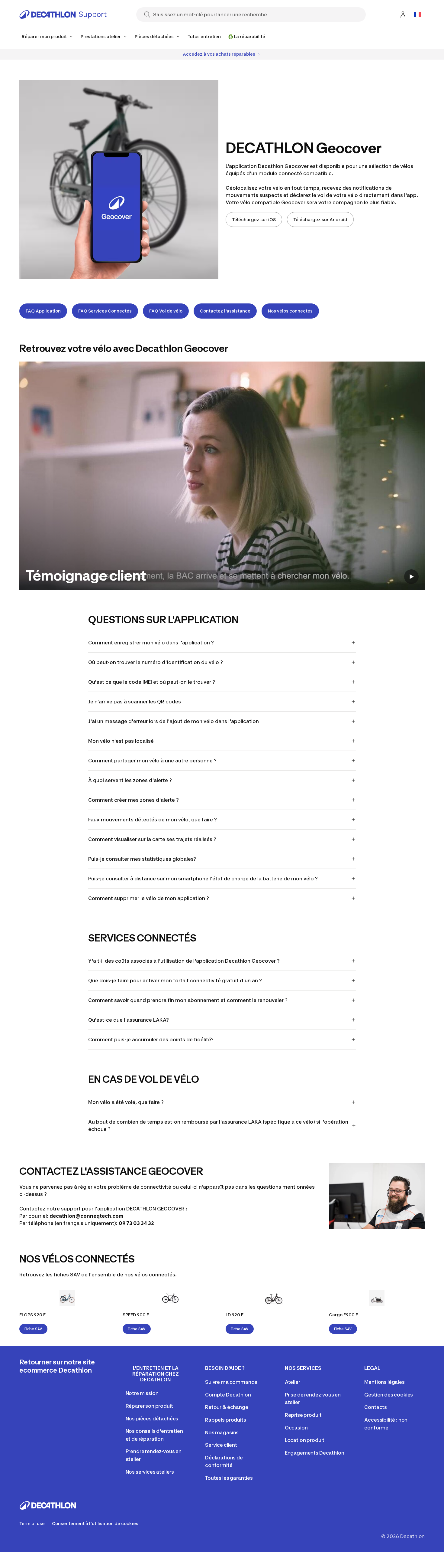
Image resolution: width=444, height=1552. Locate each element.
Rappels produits (225, 1420)
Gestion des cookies (388, 1395)
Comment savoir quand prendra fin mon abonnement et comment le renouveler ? (188, 1000)
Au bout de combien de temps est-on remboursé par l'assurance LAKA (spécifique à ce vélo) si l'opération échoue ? (218, 1125)
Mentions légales (384, 1382)
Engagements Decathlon (314, 1453)
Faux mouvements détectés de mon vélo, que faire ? (152, 820)
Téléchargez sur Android (320, 219)
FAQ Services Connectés (105, 310)
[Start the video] (411, 576)
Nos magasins (222, 1432)
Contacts (375, 1407)
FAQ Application (43, 310)
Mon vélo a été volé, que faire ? (126, 1102)
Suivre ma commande (231, 1382)
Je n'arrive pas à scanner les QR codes (134, 702)
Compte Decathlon (228, 1395)
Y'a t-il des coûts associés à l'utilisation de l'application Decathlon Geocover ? (184, 961)
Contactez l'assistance (225, 310)
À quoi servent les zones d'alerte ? (130, 780)
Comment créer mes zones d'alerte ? (133, 800)
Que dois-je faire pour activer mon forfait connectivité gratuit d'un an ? (175, 980)
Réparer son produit (149, 1406)
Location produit (304, 1440)
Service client (221, 1445)
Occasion (296, 1428)
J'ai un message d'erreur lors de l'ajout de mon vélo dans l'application (173, 721)
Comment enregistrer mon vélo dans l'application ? (151, 643)
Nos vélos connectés (290, 310)
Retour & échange (226, 1407)
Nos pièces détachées (152, 1419)
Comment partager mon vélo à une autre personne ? (152, 761)
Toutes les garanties (229, 1478)
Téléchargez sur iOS (254, 219)
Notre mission (142, 1393)
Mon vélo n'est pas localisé (121, 741)
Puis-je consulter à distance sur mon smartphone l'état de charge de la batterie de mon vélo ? (203, 879)
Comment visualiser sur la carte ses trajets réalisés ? (152, 839)
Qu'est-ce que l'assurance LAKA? (128, 1020)
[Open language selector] (417, 14)
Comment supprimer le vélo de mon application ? (148, 898)
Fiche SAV (33, 1329)
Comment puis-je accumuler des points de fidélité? (151, 1039)
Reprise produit (303, 1415)
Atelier (292, 1382)
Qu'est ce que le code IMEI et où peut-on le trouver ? (151, 682)
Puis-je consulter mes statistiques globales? (142, 859)
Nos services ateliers (150, 1472)
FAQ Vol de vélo (165, 310)
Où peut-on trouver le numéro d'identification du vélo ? (155, 662)
